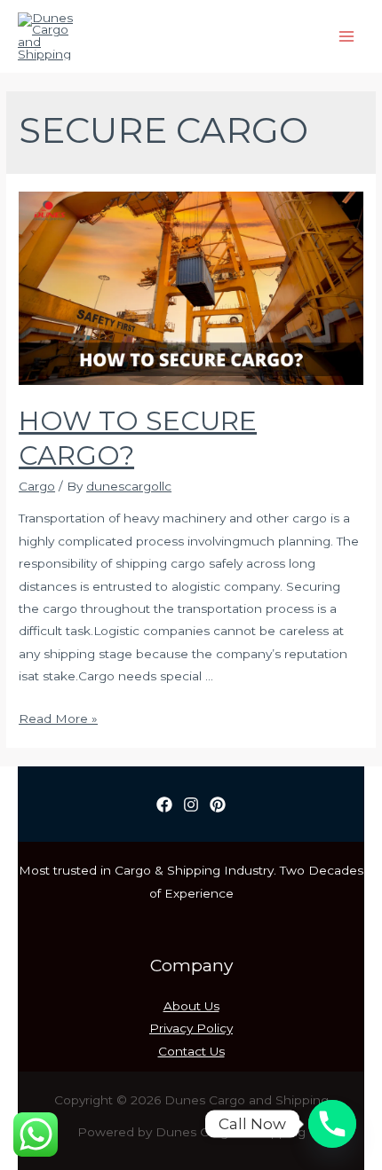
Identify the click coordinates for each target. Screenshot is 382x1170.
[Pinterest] (218, 805)
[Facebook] (164, 805)
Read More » (58, 718)
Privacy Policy (191, 1028)
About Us (191, 1006)
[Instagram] (191, 805)
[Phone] (332, 1124)
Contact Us (191, 1051)
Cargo (37, 486)
